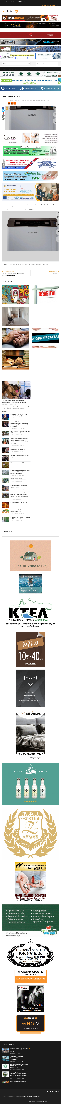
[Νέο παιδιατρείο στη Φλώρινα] (5, 465)
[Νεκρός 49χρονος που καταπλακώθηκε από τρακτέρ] (5, 480)
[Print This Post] (3, 118)
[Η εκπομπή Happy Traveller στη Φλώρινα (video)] (5, 488)
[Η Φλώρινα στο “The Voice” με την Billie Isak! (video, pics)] (5, 417)
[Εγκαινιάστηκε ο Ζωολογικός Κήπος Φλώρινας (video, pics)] (5, 433)
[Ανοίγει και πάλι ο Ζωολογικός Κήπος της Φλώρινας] (5, 512)
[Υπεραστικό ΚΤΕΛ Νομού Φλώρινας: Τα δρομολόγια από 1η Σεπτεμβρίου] (5, 1058)
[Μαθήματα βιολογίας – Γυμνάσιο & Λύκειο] (15, 359)
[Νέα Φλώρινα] (10, 11)
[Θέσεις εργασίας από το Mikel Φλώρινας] (15, 294)
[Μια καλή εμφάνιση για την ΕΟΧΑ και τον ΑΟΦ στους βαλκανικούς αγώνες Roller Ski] (5, 1050)
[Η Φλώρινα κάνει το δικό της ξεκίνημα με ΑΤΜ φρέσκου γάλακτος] (5, 519)
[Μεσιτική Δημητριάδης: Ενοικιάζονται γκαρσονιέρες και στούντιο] (15, 316)
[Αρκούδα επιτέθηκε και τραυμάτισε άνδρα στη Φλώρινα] (5, 458)
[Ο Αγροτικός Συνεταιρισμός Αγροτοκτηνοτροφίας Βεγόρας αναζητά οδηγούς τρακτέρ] (45, 338)
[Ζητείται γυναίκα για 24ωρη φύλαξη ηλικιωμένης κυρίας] (15, 338)
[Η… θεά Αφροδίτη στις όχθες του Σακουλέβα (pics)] (5, 505)
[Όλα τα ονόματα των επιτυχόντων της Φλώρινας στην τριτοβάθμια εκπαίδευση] (16, 390)
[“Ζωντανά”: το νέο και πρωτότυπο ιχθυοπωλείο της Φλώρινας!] (5, 450)
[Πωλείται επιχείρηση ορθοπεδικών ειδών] (45, 294)
